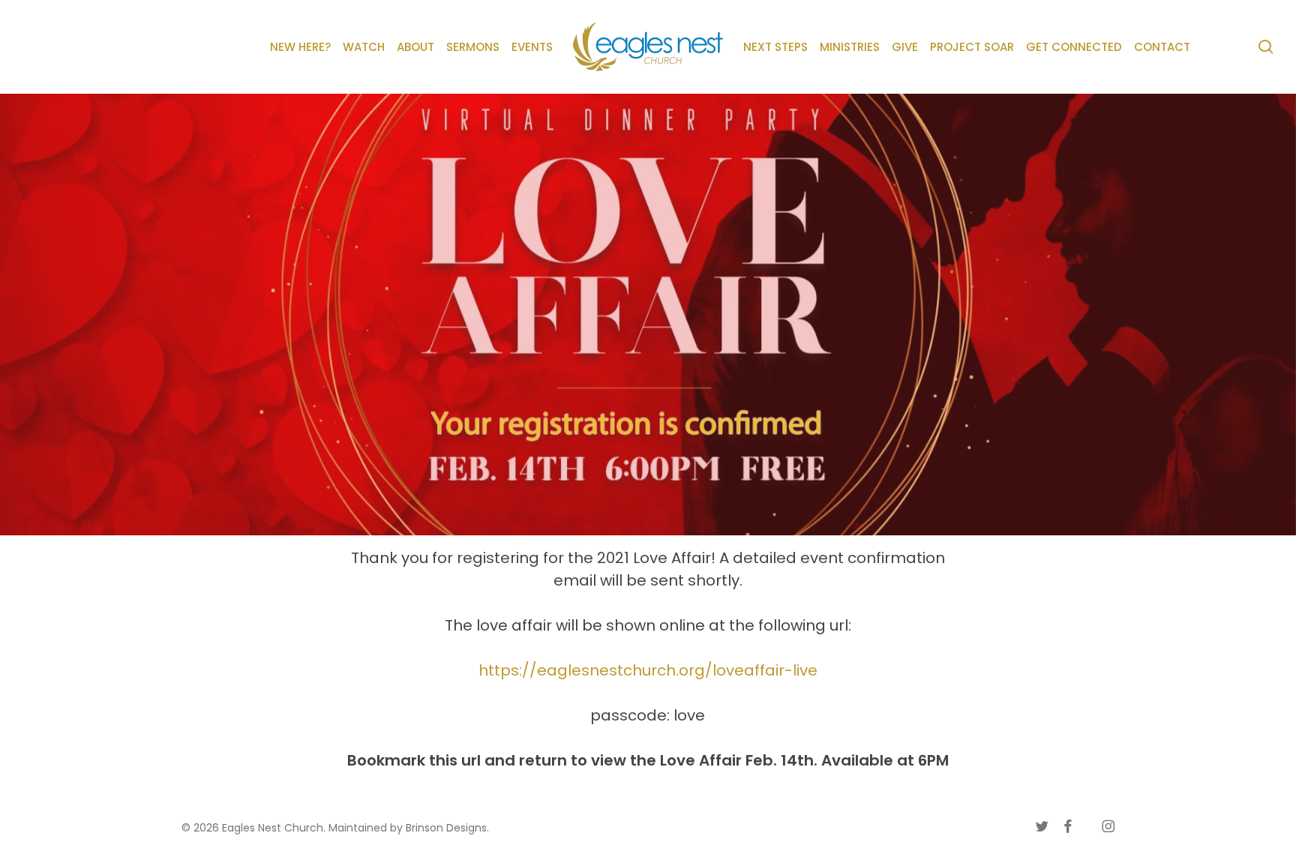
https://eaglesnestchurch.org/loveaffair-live (648, 670)
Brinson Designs (446, 827)
